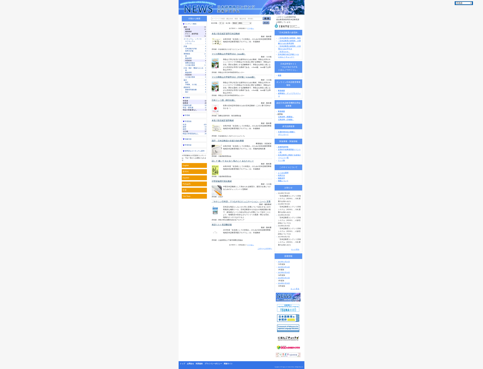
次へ (252, 28)
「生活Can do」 (284, 52)
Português (187, 184)
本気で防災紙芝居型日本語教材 (226, 34)
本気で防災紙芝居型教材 (223, 120)
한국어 (186, 171)
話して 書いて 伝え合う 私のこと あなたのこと (233, 161)
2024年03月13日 (284, 278)
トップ (182, 364)
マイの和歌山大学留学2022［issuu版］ (229, 54)
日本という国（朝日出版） (224, 100)
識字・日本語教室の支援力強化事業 (228, 141)
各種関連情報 (282, 147)
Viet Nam (186, 196)
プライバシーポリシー (213, 364)
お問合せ (190, 364)
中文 (185, 190)
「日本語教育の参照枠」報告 (289, 38)
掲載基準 (281, 178)
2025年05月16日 (284, 272)
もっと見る (295, 249)
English (186, 165)
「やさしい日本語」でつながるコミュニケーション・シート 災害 (241, 201)
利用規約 (199, 364)
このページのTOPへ (265, 248)
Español (186, 178)
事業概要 (281, 91)
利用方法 (281, 175)
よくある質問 (283, 173)
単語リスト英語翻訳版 (222, 225)
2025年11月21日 (284, 262)
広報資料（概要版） (286, 117)
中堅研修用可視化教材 (222, 181)
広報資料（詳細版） (286, 120)
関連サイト (228, 364)
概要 (279, 75)
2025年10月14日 (284, 267)
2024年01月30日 (284, 283)
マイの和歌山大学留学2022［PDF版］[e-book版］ (234, 77)
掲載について (283, 181)
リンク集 (281, 160)
